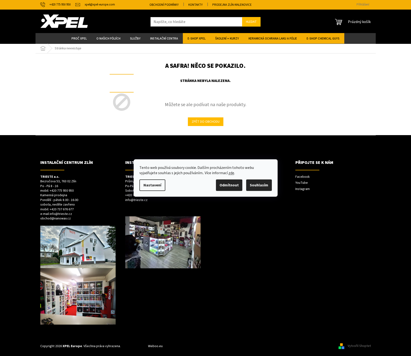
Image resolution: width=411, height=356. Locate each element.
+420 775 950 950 (62, 191)
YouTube (301, 183)
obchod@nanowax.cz (55, 218)
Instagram (302, 189)
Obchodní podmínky (164, 5)
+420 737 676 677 (62, 209)
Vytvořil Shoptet (359, 346)
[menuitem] (79, 38)
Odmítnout (229, 185)
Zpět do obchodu (206, 121)
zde (231, 173)
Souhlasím (259, 185)
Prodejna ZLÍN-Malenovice (232, 5)
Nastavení (152, 185)
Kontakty (195, 5)
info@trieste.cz (61, 214)
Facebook (302, 177)
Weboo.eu (155, 346)
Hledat (251, 21)
